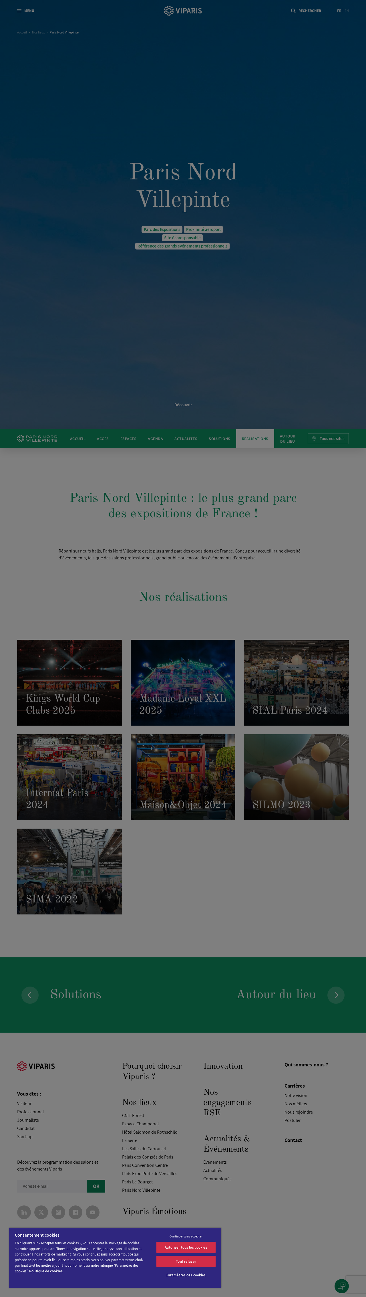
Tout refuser (186, 1261)
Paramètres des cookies (186, 1275)
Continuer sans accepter (186, 1236)
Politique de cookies (46, 1271)
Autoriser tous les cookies (186, 1247)
